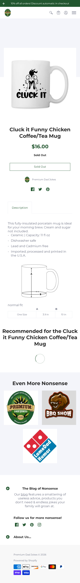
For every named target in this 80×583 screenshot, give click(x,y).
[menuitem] (51, 13)
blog (24, 494)
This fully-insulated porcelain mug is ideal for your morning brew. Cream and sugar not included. (40, 269)
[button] (3, 3)
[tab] (20, 208)
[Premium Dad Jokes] (8, 13)
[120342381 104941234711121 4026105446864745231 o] (59, 408)
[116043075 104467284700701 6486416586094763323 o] (40, 446)
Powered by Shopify (25, 560)
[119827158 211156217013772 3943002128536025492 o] (21, 408)
